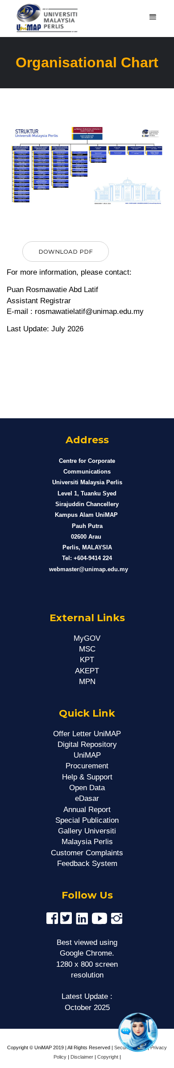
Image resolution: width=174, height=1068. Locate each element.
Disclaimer (81, 1057)
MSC (87, 649)
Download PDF (65, 251)
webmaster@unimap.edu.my (88, 569)
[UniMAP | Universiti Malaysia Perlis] (43, 18)
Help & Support (87, 777)
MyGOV (87, 638)
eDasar (87, 798)
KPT (87, 660)
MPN (87, 681)
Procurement (87, 766)
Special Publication (87, 820)
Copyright (107, 1057)
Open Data (87, 787)
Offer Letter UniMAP (87, 734)
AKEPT (87, 671)
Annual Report (87, 809)
